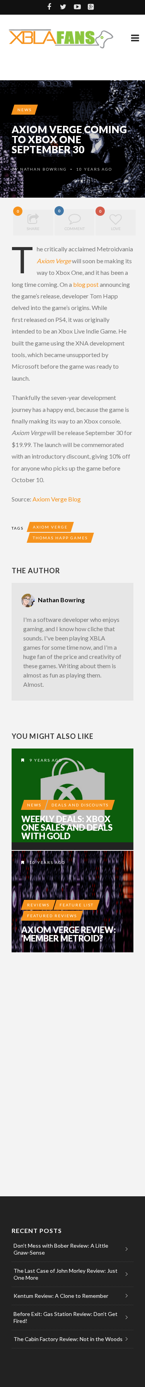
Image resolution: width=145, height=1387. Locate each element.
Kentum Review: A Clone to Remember (61, 1295)
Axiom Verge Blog (56, 499)
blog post (86, 284)
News (24, 109)
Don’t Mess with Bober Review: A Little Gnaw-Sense (61, 1249)
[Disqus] (72, 1065)
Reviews (38, 905)
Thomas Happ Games (60, 537)
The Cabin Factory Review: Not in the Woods (68, 1339)
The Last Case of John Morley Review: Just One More (66, 1274)
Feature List (77, 905)
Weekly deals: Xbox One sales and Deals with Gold (67, 827)
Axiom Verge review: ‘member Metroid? (68, 934)
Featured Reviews (52, 915)
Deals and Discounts (80, 805)
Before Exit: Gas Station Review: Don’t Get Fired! (66, 1317)
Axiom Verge (54, 260)
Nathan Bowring (43, 169)
